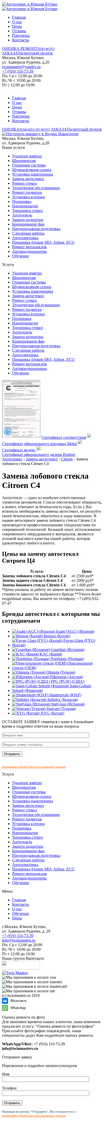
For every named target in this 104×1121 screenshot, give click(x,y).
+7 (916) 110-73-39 (17, 71)
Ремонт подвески (27, 192)
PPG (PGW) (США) (67, 681)
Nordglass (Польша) (66, 659)
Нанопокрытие (25, 206)
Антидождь (22, 215)
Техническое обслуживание (36, 188)
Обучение (20, 256)
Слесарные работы (28, 233)
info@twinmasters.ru (18, 940)
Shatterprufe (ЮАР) (64, 695)
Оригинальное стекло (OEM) (52, 665)
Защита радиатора (27, 219)
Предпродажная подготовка (36, 229)
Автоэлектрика (25, 238)
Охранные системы (29, 165)
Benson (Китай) (56, 636)
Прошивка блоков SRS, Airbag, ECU (43, 242)
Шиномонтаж (24, 160)
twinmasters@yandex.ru (21, 67)
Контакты (20, 40)
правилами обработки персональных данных (34, 767)
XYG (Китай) (52, 713)
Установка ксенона (28, 197)
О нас (17, 22)
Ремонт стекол (24, 183)
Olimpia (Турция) (60, 672)
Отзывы (19, 31)
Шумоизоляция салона (31, 170)
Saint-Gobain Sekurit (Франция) (51, 688)
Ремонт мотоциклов (29, 247)
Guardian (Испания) (67, 649)
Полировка (21, 201)
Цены (17, 26)
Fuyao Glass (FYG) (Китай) (53, 642)
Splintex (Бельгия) (62, 699)
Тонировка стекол (27, 210)
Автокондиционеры (29, 251)
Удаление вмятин (27, 156)
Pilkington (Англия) (66, 677)
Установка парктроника (32, 174)
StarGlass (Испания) (67, 704)
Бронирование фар (28, 224)
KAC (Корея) (50, 654)
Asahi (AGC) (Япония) (74, 631)
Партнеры (21, 35)
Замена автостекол (28, 179)
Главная (19, 17)
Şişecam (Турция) (60, 708)
